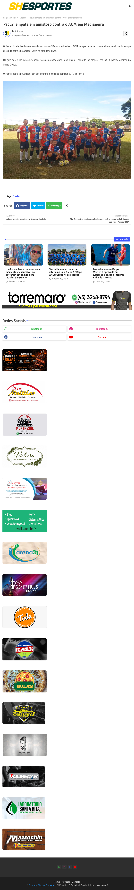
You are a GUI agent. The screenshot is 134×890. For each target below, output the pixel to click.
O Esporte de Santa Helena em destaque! (88, 885)
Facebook (24, 205)
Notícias (66, 881)
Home (57, 881)
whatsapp (36, 329)
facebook (37, 337)
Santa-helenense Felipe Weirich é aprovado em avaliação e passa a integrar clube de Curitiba (108, 273)
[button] (130, 6)
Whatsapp (56, 205)
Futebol (22, 18)
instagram (102, 329)
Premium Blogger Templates (41, 885)
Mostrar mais (122, 239)
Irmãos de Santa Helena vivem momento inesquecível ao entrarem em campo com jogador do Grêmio (23, 273)
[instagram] (64, 867)
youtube (102, 337)
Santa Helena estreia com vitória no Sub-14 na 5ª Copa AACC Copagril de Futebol (65, 272)
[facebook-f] (70, 867)
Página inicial (9, 18)
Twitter (40, 205)
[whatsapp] (59, 867)
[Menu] (4, 6)
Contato (76, 881)
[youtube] (75, 867)
